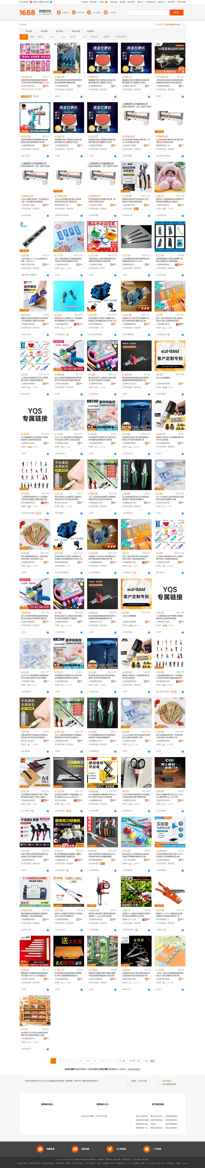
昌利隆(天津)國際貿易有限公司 (147, 1120)
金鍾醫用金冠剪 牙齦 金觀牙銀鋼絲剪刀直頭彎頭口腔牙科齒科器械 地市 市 (136, 974)
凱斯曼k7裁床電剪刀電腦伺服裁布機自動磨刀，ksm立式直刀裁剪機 (102, 915)
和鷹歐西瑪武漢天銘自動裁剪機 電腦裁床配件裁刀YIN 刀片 (135, 260)
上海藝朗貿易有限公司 (28, 324)
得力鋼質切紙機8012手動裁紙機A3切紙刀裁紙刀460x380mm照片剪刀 (68, 796)
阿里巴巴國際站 (34, 1163)
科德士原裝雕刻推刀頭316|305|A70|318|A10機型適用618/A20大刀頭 (169, 796)
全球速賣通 (60, 1163)
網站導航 (145, 1160)
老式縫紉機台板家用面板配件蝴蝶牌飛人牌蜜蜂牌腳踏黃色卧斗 (68, 974)
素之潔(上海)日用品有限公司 (62, 503)
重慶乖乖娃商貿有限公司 (159, 1128)
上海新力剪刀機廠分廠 (103, 1116)
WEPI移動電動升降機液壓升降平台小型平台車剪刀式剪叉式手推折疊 (102, 796)
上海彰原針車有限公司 (96, 920)
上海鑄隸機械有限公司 (96, 800)
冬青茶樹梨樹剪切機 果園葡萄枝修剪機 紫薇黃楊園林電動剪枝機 (68, 81)
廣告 (47, 83)
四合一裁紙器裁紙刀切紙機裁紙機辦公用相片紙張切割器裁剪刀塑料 (68, 260)
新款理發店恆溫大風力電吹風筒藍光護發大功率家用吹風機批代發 (135, 438)
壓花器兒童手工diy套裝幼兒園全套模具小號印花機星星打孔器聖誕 (102, 379)
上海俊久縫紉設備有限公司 (62, 384)
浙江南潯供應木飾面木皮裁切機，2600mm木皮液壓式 (136, 141)
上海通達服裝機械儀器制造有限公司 (163, 86)
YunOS (128, 1163)
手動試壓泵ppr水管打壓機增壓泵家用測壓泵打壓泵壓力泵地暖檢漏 (102, 260)
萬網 (142, 1163)
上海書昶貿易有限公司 (28, 800)
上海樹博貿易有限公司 (96, 384)
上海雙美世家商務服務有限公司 (28, 384)
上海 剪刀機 (142, 1081)
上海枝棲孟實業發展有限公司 (96, 146)
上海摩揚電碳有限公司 (62, 324)
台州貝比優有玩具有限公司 (28, 86)
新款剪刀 (31, 89)
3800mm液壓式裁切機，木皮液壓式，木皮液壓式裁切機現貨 (35, 200)
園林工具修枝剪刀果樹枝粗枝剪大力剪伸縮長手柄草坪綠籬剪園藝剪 (102, 855)
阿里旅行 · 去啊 (94, 1163)
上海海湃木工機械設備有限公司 (130, 146)
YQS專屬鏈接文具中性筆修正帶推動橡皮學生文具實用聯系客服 (34, 438)
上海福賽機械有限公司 (130, 324)
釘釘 (163, 1163)
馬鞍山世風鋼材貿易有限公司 (176, 1128)
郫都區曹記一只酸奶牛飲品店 (147, 1128)
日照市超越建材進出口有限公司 (177, 1124)
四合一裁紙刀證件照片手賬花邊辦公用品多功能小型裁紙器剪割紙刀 (169, 319)
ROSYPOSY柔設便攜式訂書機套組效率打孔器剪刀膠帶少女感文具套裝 (68, 438)
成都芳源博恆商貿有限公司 (160, 1120)
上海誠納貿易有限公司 (62, 265)
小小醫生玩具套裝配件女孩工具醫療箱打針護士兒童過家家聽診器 (34, 379)
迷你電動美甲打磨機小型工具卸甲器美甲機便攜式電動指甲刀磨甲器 (102, 438)
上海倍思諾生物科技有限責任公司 (96, 443)
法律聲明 (100, 1160)
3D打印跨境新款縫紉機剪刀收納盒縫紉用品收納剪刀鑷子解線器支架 (135, 796)
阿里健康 (170, 1163)
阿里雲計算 (119, 1163)
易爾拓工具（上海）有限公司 (130, 920)
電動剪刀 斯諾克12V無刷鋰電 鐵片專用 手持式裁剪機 (169, 438)
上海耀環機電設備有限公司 (28, 146)
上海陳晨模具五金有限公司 (62, 860)
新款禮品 (24, 89)
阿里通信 (135, 1163)
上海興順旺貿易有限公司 (130, 443)
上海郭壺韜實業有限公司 (96, 86)
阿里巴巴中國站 (48, 1163)
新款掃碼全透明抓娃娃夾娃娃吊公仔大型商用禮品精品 (34, 81)
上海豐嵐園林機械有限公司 (62, 920)
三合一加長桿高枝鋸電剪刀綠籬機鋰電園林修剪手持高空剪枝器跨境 (102, 498)
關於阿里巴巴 (127, 1160)
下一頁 (122, 1061)
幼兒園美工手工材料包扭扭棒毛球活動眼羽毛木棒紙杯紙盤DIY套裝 (34, 1034)
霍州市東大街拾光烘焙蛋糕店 (161, 1116)
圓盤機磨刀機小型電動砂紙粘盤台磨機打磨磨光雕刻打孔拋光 (102, 81)
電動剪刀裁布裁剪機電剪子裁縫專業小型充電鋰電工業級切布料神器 (34, 319)
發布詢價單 (167, 1081)
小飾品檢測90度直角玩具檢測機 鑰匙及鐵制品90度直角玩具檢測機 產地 (170, 81)
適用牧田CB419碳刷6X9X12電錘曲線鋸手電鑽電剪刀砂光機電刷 (68, 319)
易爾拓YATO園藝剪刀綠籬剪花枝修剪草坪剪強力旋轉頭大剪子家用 (136, 915)
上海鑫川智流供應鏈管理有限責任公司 (163, 384)
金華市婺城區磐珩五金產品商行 (96, 324)
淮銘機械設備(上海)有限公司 (130, 265)
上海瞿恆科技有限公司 (130, 800)
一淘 (85, 1163)
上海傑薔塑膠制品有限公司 (163, 265)
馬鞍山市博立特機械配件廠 (28, 265)
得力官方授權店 (61, 800)
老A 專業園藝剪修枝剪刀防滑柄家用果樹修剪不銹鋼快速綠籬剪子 (135, 498)
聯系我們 (137, 1160)
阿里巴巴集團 (22, 1163)
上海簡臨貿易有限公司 (28, 562)
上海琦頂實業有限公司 (62, 979)
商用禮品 (38, 89)
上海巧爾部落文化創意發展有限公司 (28, 1039)
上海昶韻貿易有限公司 (163, 324)
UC (147, 1163)
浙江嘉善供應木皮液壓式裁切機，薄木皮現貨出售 (102, 200)
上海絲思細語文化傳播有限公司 (163, 205)
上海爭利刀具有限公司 (28, 979)
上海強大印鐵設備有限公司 (96, 979)
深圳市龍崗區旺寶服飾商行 (175, 1120)
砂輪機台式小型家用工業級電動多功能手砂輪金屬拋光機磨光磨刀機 (135, 319)
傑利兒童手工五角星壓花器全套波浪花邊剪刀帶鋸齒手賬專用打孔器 (135, 855)
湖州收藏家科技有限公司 (28, 503)
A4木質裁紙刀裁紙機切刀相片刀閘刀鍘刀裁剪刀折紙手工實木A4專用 (34, 796)
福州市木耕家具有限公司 (145, 1116)
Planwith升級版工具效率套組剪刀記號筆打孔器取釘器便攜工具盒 (170, 498)
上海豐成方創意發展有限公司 (130, 86)
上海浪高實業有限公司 (163, 443)
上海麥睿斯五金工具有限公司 (130, 205)
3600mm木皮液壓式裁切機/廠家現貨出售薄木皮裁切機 (68, 200)
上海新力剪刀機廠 (87, 1116)
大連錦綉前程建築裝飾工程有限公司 (178, 1116)
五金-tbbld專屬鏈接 (163, 378)
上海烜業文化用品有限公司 (28, 443)
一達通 (177, 1163)
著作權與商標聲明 (88, 1160)
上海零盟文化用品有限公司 (62, 443)
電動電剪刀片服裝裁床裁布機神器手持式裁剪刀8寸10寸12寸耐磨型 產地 (34, 974)
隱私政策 (117, 1160)
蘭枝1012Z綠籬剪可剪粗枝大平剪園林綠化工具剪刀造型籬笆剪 (69, 915)
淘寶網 (68, 1163)
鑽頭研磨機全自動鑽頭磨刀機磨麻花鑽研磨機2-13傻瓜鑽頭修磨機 (34, 915)
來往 (158, 1163)
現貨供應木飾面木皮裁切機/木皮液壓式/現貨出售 (169, 141)
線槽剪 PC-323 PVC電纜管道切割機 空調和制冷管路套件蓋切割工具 (169, 915)
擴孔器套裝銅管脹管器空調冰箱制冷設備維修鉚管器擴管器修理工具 (135, 379)
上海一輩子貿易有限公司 (130, 860)
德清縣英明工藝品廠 (143, 1124)
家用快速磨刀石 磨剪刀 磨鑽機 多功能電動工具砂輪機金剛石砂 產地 (102, 319)
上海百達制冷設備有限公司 (96, 265)
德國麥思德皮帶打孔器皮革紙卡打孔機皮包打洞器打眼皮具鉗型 (135, 200)
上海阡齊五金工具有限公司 (130, 384)
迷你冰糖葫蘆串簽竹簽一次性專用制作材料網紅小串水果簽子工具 (34, 557)
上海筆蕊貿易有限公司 (163, 979)
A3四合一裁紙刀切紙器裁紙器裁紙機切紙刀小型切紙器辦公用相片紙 (169, 974)
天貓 (74, 1163)
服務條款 (108, 1160)
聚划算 (79, 1163)
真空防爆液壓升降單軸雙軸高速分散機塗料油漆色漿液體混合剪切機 (34, 141)
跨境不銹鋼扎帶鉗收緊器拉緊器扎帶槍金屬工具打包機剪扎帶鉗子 (34, 855)
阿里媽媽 (105, 1163)
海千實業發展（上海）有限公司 (163, 920)
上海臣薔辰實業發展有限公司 (62, 146)
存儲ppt (153, 1124)
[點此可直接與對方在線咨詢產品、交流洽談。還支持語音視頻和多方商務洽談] (81, 96)
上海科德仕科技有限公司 (163, 800)
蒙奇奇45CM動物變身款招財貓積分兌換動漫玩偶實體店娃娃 (170, 200)
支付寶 (152, 1163)
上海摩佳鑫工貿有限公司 (96, 503)
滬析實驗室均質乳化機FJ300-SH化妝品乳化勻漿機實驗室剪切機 (169, 855)
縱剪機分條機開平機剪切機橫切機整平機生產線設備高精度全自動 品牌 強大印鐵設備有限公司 (102, 974)
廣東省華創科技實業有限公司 (130, 979)
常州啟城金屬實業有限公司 (96, 860)
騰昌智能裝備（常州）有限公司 (163, 146)
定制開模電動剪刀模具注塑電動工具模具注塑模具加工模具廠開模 (169, 260)
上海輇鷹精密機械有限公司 (28, 920)
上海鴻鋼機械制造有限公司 (62, 86)
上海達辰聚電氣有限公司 (28, 860)
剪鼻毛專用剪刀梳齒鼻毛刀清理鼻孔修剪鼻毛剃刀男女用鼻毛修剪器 (68, 498)
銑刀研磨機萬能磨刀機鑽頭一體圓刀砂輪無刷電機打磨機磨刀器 (68, 855)
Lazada (185, 1163)
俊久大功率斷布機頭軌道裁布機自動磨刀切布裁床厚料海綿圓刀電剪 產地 (68, 379)
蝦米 (112, 1163)
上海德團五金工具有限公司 (130, 503)
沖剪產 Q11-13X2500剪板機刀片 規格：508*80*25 (34, 260)
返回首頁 (122, 1069)
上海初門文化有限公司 (163, 503)
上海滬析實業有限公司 (163, 860)
